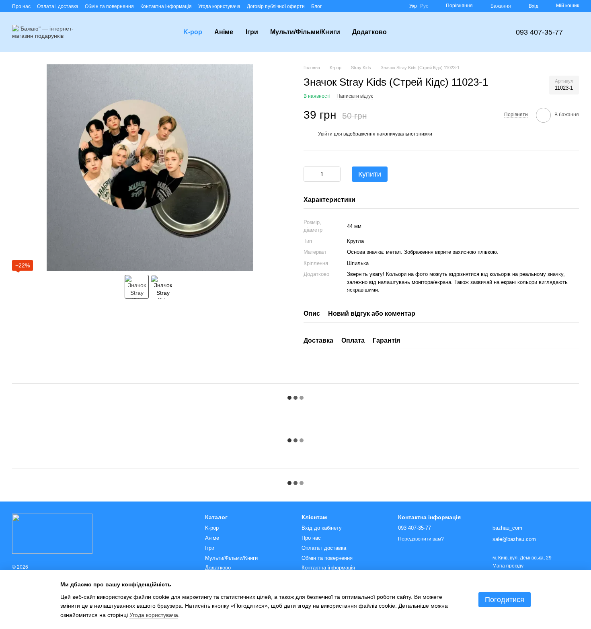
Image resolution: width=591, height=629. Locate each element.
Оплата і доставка (57, 6)
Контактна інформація (166, 6)
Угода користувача (219, 6)
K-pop (192, 32)
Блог (316, 6)
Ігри (252, 32)
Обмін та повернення (109, 6)
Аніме (223, 32)
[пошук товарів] (407, 32)
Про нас (21, 6)
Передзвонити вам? (421, 539)
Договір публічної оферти (276, 6)
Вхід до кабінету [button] (322, 528)
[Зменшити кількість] (309, 174)
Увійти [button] (325, 134)
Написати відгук (355, 96)
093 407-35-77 (539, 32)
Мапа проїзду (507, 566)
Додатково (369, 32)
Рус (424, 6)
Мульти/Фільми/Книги (305, 32)
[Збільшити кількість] (334, 174)
